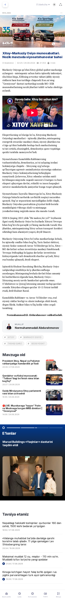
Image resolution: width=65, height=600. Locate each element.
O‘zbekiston (8, 63)
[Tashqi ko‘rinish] (54, 4)
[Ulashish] (60, 4)
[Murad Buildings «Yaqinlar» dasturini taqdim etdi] (32, 469)
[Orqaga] (5, 4)
